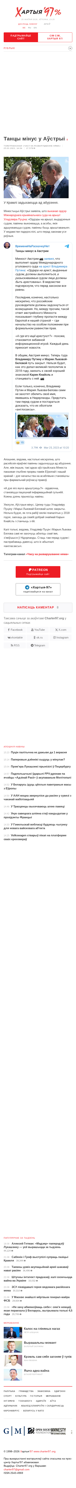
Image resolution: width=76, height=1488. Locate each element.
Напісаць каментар (38, 607)
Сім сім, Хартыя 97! (55, 37)
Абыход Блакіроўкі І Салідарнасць (42, 1406)
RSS (17, 645)
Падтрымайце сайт (21, 37)
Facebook (17, 629)
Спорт (8, 1396)
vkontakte (17, 637)
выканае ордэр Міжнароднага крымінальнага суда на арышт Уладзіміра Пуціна (35, 215)
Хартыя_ (38, 12)
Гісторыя (36, 1396)
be (24, 28)
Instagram (62, 637)
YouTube (39, 629)
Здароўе (41, 1401)
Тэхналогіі (25, 1401)
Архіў (47, 24)
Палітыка (9, 1391)
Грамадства (26, 1391)
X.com (62, 629)
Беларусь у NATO (33, 1411)
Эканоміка (43, 1391)
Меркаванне (11, 1323)
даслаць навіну (27, 24)
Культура (20, 1396)
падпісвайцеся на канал (38, 589)
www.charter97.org (45, 1451)
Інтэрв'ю (9, 1401)
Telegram (39, 645)
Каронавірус (12, 1411)
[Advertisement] (38, 94)
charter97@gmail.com (17, 1469)
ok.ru (40, 637)
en (35, 28)
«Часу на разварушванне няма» (47, 554)
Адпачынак (10, 1406)
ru (29, 28)
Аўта (53, 1401)
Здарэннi (59, 1391)
